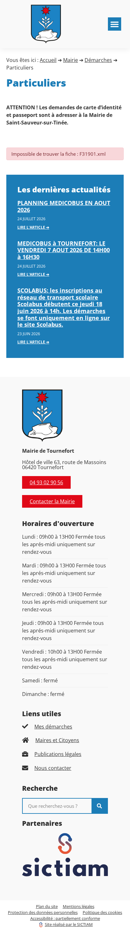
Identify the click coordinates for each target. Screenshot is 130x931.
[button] (114, 24)
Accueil (48, 60)
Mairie (70, 60)
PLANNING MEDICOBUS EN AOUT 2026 (63, 206)
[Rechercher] (99, 806)
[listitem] (65, 726)
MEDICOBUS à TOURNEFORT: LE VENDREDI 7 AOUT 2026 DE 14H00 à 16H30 (63, 250)
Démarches (98, 60)
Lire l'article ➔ (33, 227)
